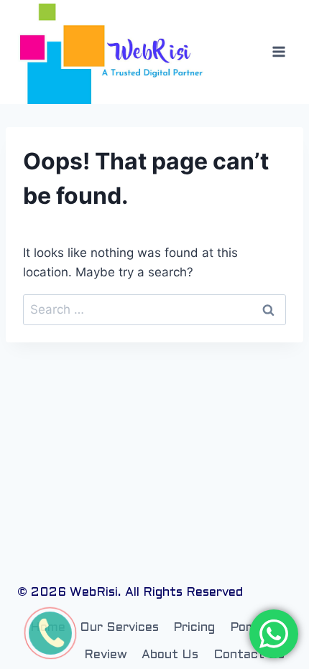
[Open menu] (278, 52)
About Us (170, 655)
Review (105, 655)
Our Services (119, 628)
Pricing (194, 628)
